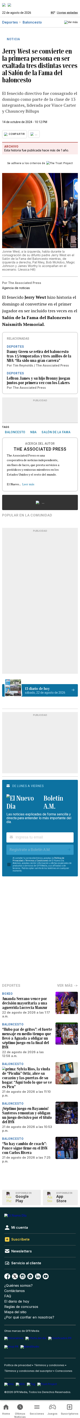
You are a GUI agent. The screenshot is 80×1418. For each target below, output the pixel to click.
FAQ (7, 1296)
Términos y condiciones (49, 1365)
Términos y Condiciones (36, 860)
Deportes (10, 22)
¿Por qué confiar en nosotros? (29, 1317)
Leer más (28, 484)
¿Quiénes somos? (18, 1286)
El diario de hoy (16, 1301)
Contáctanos (14, 1291)
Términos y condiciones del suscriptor (28, 1370)
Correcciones (63, 1370)
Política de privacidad (17, 1365)
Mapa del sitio (15, 1312)
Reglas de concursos (21, 1307)
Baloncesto (32, 22)
